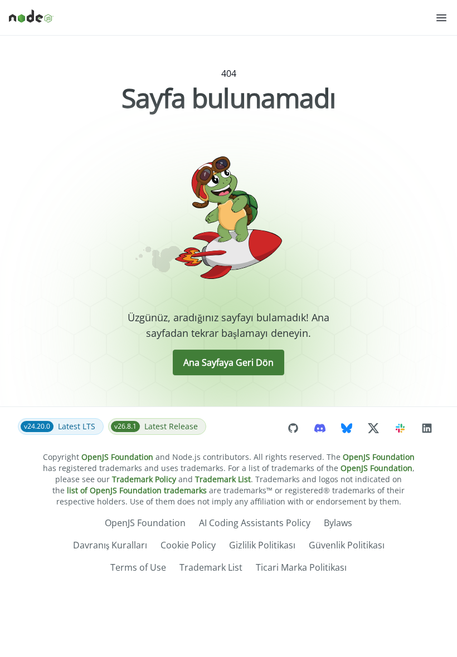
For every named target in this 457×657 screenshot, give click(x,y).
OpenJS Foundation (117, 457)
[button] (441, 17)
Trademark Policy (144, 479)
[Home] (222, 17)
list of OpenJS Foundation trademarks (137, 490)
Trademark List (223, 479)
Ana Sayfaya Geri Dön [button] (228, 362)
